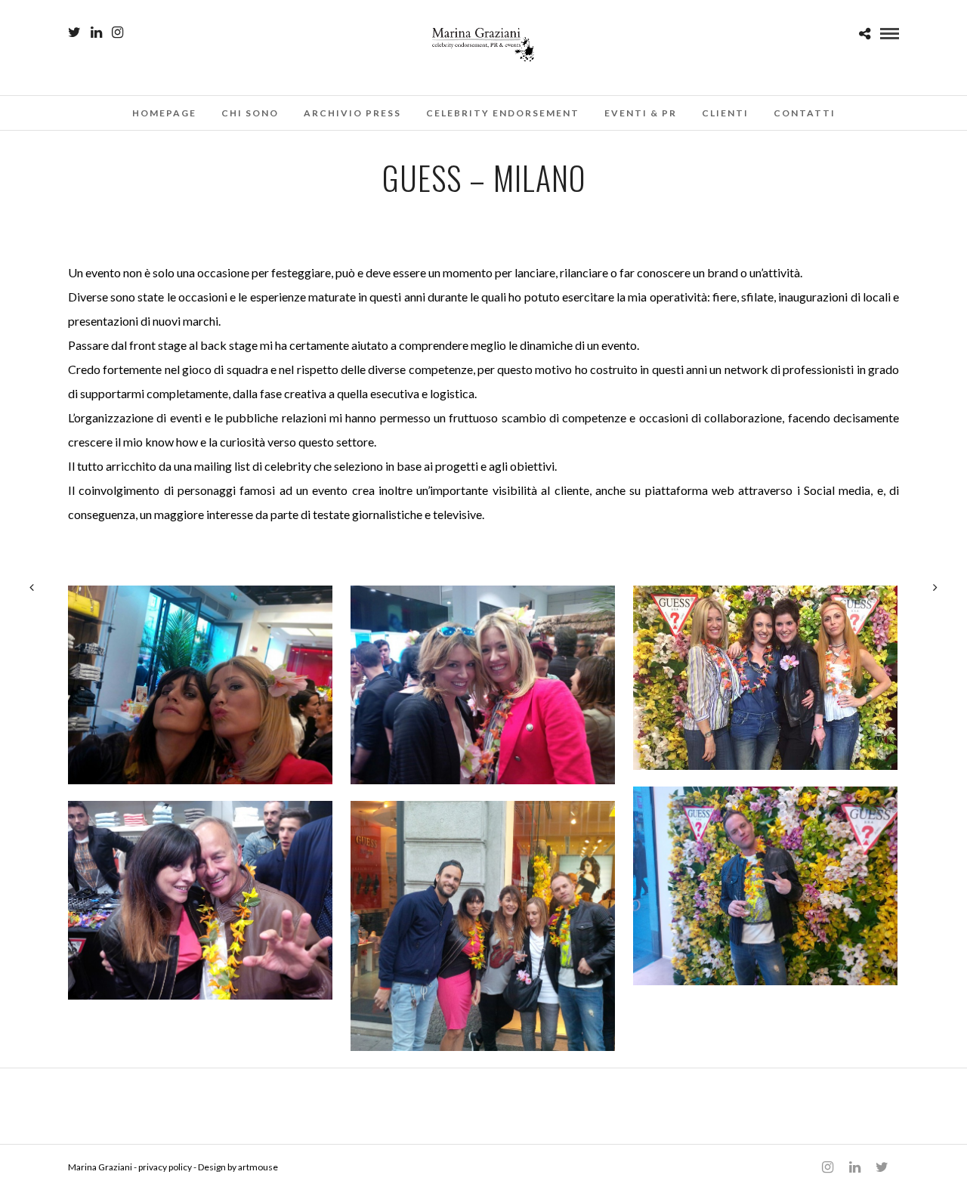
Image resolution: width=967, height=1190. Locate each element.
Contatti (805, 113)
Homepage (164, 113)
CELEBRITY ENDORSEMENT (502, 113)
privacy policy (165, 1167)
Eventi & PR (640, 113)
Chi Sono (250, 113)
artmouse (258, 1167)
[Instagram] (117, 32)
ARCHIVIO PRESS (352, 113)
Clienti (725, 113)
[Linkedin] (96, 32)
